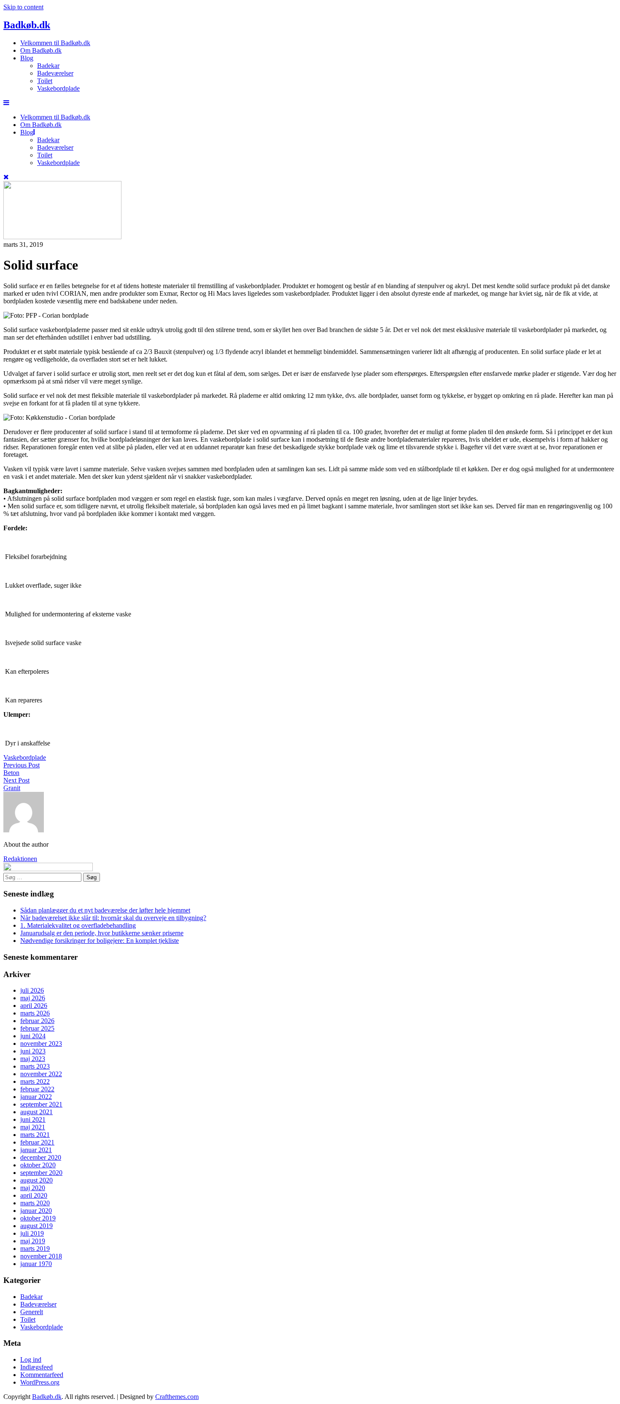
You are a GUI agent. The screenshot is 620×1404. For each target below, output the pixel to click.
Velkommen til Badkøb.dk (55, 42)
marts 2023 (35, 1066)
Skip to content (23, 7)
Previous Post (21, 765)
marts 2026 (35, 1013)
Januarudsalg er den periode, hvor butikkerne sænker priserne (101, 933)
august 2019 (36, 1225)
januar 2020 (36, 1210)
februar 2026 (37, 1020)
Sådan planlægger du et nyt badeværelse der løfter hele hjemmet (105, 910)
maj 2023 (32, 1058)
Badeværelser (55, 73)
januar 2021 (36, 1149)
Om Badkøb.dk (41, 50)
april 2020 (33, 1195)
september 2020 (41, 1172)
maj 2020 (32, 1187)
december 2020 (40, 1157)
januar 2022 (36, 1096)
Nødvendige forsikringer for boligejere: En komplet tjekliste (99, 940)
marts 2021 (35, 1134)
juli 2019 (32, 1233)
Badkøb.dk (26, 24)
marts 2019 (35, 1248)
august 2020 (36, 1180)
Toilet (44, 80)
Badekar (48, 65)
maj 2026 (32, 998)
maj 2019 (32, 1241)
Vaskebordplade (58, 88)
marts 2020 (35, 1203)
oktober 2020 (38, 1165)
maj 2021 (32, 1127)
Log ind (30, 1359)
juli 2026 (32, 990)
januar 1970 (36, 1263)
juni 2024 (33, 1036)
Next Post (16, 780)
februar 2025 (37, 1028)
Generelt (31, 1311)
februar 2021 (37, 1142)
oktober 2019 (38, 1218)
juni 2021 (33, 1119)
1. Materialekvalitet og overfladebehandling (78, 925)
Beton (11, 772)
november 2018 (41, 1256)
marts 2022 (35, 1081)
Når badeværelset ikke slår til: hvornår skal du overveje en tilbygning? (113, 917)
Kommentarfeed (41, 1374)
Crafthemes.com (177, 1396)
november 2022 (41, 1073)
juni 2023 (33, 1051)
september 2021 (41, 1104)
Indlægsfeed (36, 1367)
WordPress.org (39, 1382)
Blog (26, 58)
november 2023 (41, 1043)
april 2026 (33, 1005)
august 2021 (36, 1111)
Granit (11, 787)
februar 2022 (37, 1089)
